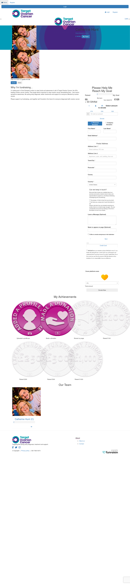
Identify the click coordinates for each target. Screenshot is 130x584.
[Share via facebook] (75, 36)
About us (82, 441)
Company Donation (109, 123)
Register (12, 2)
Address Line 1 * (93, 146)
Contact (81, 444)
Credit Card (103, 245)
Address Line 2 (93, 153)
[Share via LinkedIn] (80, 36)
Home (5, 2)
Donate (14, 82)
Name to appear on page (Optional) (99, 227)
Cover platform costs (92, 271)
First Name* (91, 128)
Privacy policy (25, 451)
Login (65, 7)
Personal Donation (95, 123)
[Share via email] (79, 36)
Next (106, 239)
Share (19, 82)
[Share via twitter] (77, 36)
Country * (91, 182)
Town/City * (91, 160)
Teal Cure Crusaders (103, 99)
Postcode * (91, 167)
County (90, 174)
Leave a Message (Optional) (97, 214)
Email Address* (93, 135)
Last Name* (107, 128)
